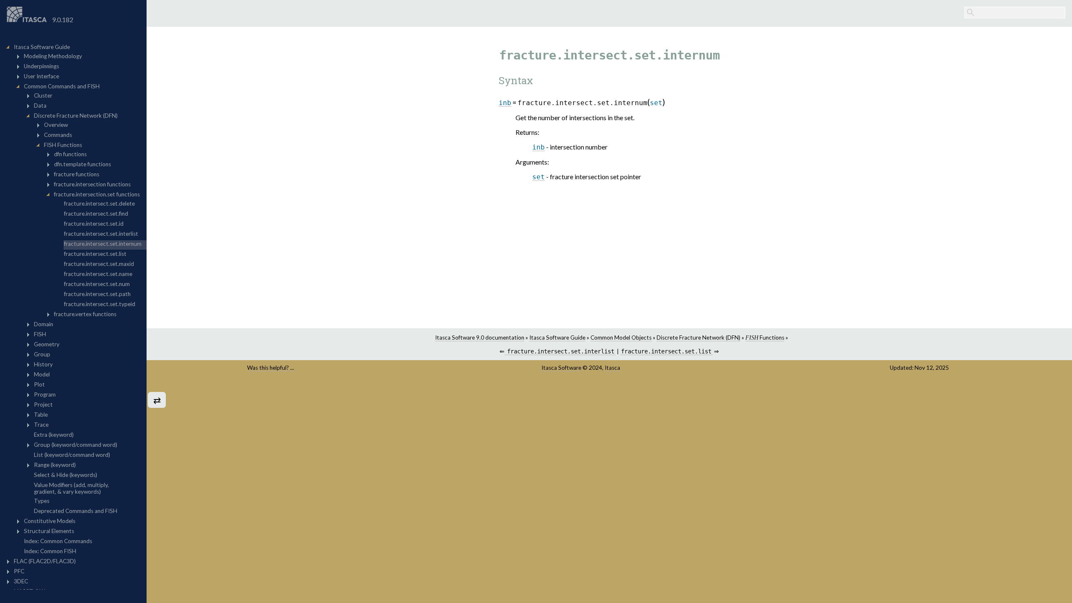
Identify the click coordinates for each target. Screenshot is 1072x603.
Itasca (612, 367)
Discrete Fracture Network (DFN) (698, 337)
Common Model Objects (621, 337)
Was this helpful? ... (270, 367)
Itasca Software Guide (557, 337)
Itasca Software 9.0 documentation (479, 337)
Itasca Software (561, 367)
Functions (764, 337)
